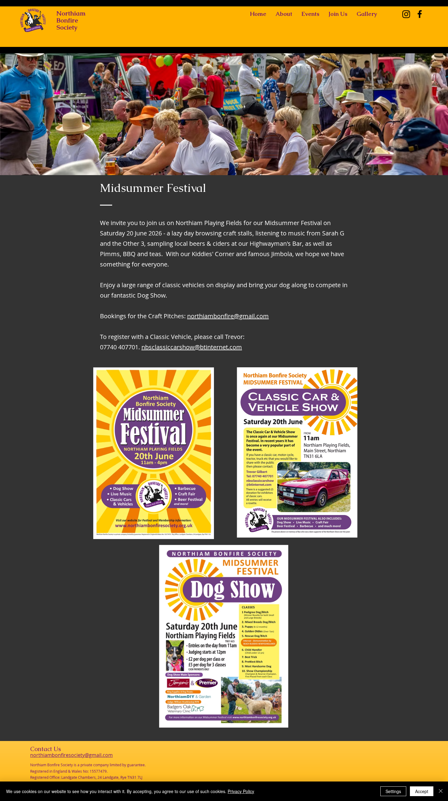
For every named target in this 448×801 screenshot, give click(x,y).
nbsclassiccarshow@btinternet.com (191, 347)
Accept (421, 791)
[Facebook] (419, 14)
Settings (393, 791)
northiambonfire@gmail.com (228, 316)
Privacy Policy (241, 791)
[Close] (440, 791)
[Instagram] (406, 14)
